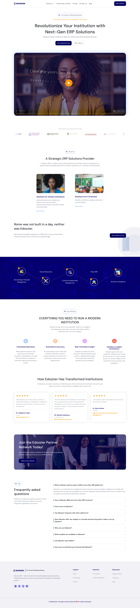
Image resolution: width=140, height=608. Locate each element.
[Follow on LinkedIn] (15, 586)
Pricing (75, 4)
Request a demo (117, 574)
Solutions (49, 4)
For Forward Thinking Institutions (35, 570)
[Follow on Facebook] (19, 586)
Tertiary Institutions (99, 578)
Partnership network (63, 4)
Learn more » (40, 211)
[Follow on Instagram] (26, 586)
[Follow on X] (23, 586)
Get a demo (120, 3)
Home (75, 574)
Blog (90, 4)
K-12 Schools (96, 574)
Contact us (83, 4)
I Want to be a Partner (27, 461)
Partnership (76, 578)
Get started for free (63, 43)
